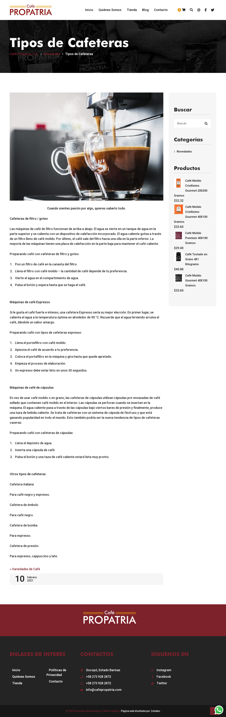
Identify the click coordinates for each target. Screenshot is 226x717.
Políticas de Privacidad (56, 672)
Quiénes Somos (23, 676)
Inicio (16, 670)
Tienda (17, 683)
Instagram (164, 670)
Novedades (184, 151)
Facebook (164, 676)
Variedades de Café (25, 569)
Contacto (56, 681)
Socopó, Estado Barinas (103, 670)
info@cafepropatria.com (103, 690)
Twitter (162, 683)
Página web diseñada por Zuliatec (140, 711)
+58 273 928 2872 (98, 676)
